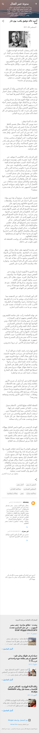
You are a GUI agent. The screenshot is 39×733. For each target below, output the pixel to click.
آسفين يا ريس (31, 485)
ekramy (26, 502)
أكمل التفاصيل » (7, 649)
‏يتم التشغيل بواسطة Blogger (18, 720)
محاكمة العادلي (15, 489)
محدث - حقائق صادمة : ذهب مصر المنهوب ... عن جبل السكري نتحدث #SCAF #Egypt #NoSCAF (23, 627)
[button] (3, 21)
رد (27, 527)
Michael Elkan (14, 724)
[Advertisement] (19, 597)
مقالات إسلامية (12, 493)
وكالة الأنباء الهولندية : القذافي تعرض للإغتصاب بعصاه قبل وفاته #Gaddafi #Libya (22, 689)
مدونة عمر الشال (19, 3)
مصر (22, 493)
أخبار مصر (20, 485)
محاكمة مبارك (31, 493)
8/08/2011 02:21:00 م (15, 502)
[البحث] (3, 4)
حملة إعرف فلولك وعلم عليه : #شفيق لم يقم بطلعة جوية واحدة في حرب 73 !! (22, 658)
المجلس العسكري (30, 489)
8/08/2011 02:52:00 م (14, 531)
